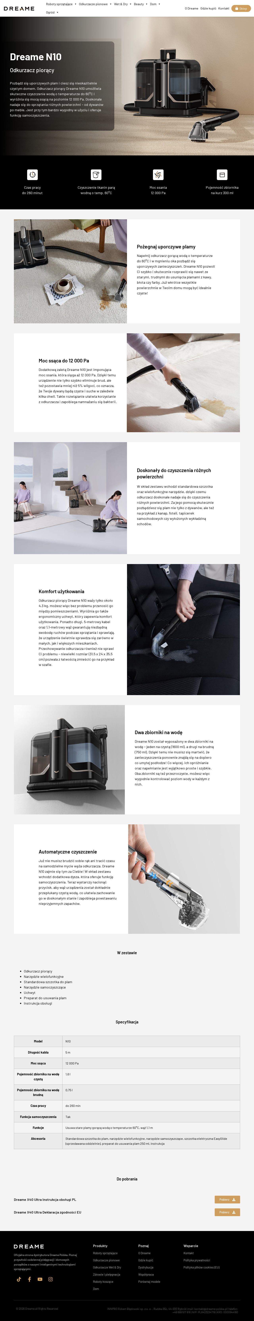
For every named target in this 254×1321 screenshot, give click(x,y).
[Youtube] (40, 1279)
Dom (153, 4)
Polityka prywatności (197, 1260)
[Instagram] (50, 1279)
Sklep (243, 8)
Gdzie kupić (208, 8)
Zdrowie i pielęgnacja (106, 1274)
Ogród (50, 12)
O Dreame (191, 8)
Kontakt (223, 8)
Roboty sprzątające (59, 4)
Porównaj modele (149, 1281)
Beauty (139, 4)
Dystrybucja (145, 1267)
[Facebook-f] (29, 1279)
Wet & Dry (121, 4)
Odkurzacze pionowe (93, 4)
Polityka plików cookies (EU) (201, 1267)
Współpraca (146, 1274)
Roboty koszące (103, 1281)
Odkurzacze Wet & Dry (107, 1267)
